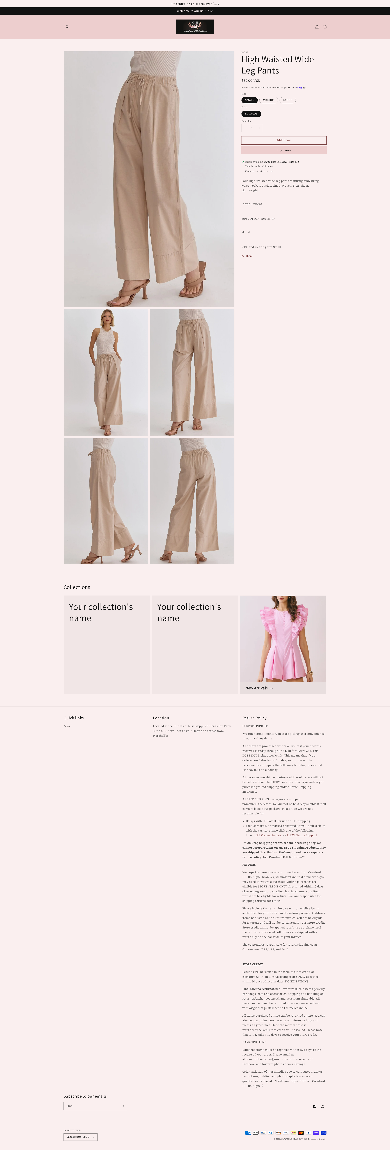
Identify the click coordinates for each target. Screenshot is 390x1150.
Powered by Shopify (317, 1139)
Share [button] (249, 255)
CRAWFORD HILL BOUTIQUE (294, 1139)
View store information (259, 171)
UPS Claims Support (269, 835)
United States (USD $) (78, 1137)
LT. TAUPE (251, 113)
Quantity (246, 121)
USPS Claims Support (302, 835)
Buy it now (284, 150)
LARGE (287, 100)
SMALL (249, 100)
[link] (107, 645)
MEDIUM (268, 100)
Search (68, 726)
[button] (67, 27)
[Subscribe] (123, 1106)
